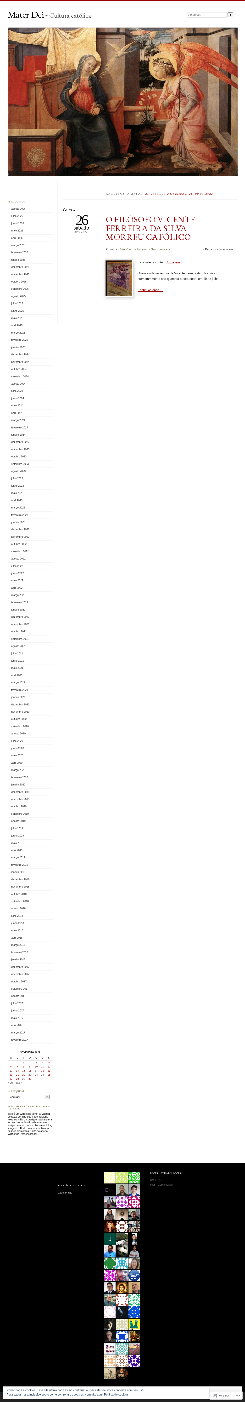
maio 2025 (17, 318)
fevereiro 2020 (19, 777)
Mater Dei (26, 14)
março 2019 (18, 857)
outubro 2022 (19, 543)
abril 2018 (16, 937)
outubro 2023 (19, 456)
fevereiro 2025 (19, 339)
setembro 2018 (20, 901)
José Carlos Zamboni (133, 249)
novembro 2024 (20, 361)
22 (23, 1074)
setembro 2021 (20, 638)
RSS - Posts (157, 1180)
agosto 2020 (18, 733)
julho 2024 (17, 390)
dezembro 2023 (20, 441)
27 (11, 1079)
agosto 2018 (18, 908)
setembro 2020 (20, 726)
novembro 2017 (20, 974)
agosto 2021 (18, 646)
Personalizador (28, 1133)
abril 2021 (16, 675)
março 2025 (18, 332)
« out (10, 1082)
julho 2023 (17, 478)
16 (29, 1070)
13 (11, 1070)
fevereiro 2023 (19, 514)
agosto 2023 (18, 471)
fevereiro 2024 (19, 427)
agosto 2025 (18, 296)
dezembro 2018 (20, 879)
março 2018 (18, 944)
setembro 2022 (20, 551)
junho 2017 (17, 1010)
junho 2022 (17, 573)
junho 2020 (17, 748)
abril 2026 (16, 238)
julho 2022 (17, 566)
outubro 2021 (19, 631)
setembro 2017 (20, 988)
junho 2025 (17, 310)
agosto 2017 (18, 995)
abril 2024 (16, 412)
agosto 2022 (18, 558)
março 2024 (18, 420)
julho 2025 (17, 303)
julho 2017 (17, 1003)
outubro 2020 (19, 718)
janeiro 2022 (18, 609)
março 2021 (18, 682)
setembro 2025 (20, 288)
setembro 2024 (20, 376)
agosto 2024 (18, 383)
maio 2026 (17, 230)
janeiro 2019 (18, 872)
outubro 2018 (19, 894)
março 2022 (18, 595)
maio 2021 (17, 667)
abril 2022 (16, 587)
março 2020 (18, 769)
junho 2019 (17, 835)
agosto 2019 (18, 820)
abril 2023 (16, 500)
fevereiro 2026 (19, 252)
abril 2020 (16, 762)
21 (17, 1074)
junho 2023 (17, 485)
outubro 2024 (19, 369)
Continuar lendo (150, 290)
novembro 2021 (20, 624)
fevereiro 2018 (19, 952)
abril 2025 (16, 325)
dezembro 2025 (20, 266)
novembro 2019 (20, 799)
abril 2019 (16, 850)
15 (23, 1070)
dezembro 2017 (20, 966)
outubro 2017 (19, 981)
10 (36, 1066)
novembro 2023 (20, 449)
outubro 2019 (19, 806)
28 (17, 1079)
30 (29, 1079)
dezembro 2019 (20, 791)
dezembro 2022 (20, 529)
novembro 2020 (20, 711)
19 (49, 1070)
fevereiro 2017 (19, 1039)
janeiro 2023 (18, 522)
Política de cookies (116, 1394)
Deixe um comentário (219, 249)
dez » (19, 1082)
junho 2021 (17, 660)
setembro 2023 (20, 463)
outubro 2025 (19, 281)
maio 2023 (17, 492)
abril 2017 (16, 1025)
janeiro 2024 (18, 434)
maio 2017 (17, 1017)
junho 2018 (17, 923)
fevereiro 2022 (19, 602)
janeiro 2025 (18, 347)
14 (17, 1070)
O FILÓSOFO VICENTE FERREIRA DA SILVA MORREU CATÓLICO (150, 227)
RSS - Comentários (161, 1184)
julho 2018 (17, 915)
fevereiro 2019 (19, 864)
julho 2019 (17, 828)
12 (49, 1066)
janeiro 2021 (18, 697)
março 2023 (18, 507)
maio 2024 (17, 405)
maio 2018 (17, 930)
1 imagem (173, 262)
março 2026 (18, 245)
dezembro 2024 (20, 354)
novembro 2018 (20, 886)
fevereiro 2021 (19, 689)
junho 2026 (17, 223)
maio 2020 (17, 755)
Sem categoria (160, 249)
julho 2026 (17, 215)
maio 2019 (17, 843)
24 (36, 1074)
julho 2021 (17, 653)
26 (49, 1074)
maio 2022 (17, 580)
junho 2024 (17, 398)
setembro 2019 (20, 813)
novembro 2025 (20, 274)
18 (42, 1070)
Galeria (69, 210)
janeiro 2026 (18, 259)
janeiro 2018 (18, 959)
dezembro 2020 (20, 704)
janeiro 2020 (18, 784)
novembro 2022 (20, 536)
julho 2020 (17, 740)
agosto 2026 (18, 208)
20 (11, 1074)
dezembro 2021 (20, 616)
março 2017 (18, 1032)
